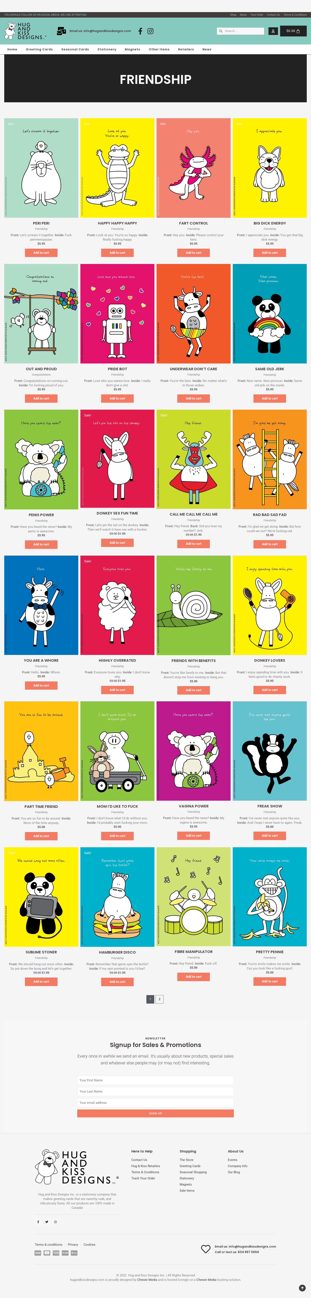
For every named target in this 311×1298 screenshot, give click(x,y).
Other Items (159, 49)
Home (12, 49)
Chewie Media (147, 1280)
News (207, 49)
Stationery (107, 49)
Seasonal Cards (75, 49)
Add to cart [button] (41, 253)
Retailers (186, 49)
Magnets (132, 49)
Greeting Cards (39, 49)
